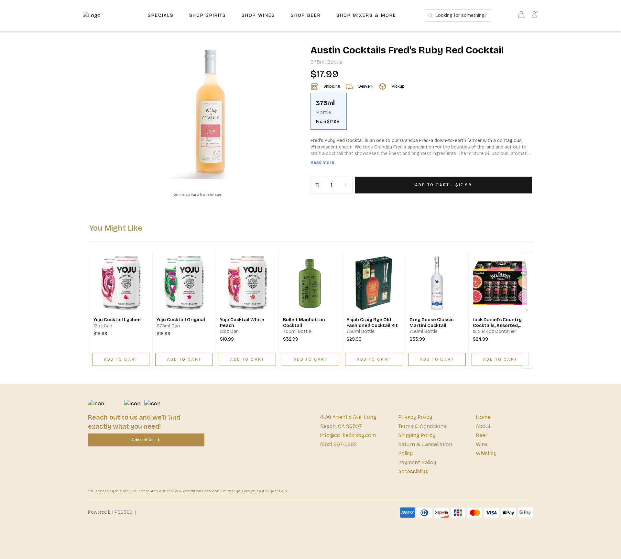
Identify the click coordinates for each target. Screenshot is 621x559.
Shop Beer (306, 15)
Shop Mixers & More (366, 15)
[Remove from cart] (317, 185)
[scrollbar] (421, 114)
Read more (322, 162)
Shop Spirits (207, 15)
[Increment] (346, 185)
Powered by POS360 (110, 512)
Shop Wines (258, 15)
